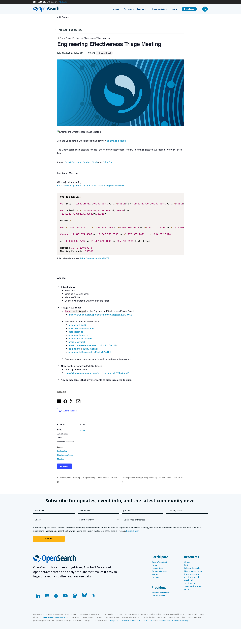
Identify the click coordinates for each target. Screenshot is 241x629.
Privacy (187, 589)
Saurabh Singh (90, 161)
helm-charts (74, 348)
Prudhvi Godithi (108, 345)
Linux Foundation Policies (54, 617)
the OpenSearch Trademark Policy (173, 620)
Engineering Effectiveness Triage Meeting (65, 455)
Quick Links (189, 580)
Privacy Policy (132, 531)
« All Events (63, 17)
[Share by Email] (78, 401)
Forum (154, 565)
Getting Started (191, 577)
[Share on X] (71, 401)
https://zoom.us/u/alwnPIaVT (94, 258)
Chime (82, 430)
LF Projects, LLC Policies (118, 620)
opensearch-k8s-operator (81, 352)
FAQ (186, 565)
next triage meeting (116, 140)
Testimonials (190, 583)
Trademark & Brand (193, 586)
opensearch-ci (76, 331)
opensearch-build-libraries (82, 328)
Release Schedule (192, 568)
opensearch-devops (78, 335)
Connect (155, 577)
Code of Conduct (159, 562)
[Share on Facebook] (65, 401)
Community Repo (159, 571)
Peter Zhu (107, 161)
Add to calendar (70, 410)
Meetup (155, 574)
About (187, 562)
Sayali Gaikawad (73, 161)
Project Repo (157, 568)
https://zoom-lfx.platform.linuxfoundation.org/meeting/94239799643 (90, 185)
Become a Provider (160, 592)
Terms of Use (149, 620)
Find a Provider (158, 595)
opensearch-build (77, 324)
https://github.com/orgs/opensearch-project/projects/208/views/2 (100, 314)
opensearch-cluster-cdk (80, 338)
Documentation (191, 574)
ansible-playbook (77, 341)
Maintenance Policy (193, 571)
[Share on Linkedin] (59, 401)
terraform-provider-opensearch (84, 345)
